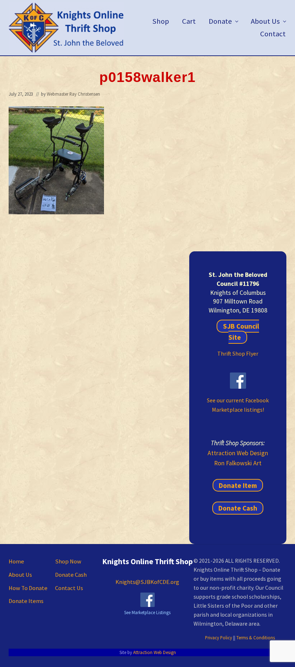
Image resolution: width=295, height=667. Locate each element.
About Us (20, 575)
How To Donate (28, 588)
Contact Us (69, 588)
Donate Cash (237, 508)
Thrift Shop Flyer (237, 353)
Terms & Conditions (255, 637)
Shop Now (68, 561)
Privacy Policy (218, 637)
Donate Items (26, 601)
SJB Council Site (241, 332)
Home (16, 561)
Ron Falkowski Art (238, 463)
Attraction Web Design (238, 453)
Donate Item (238, 485)
